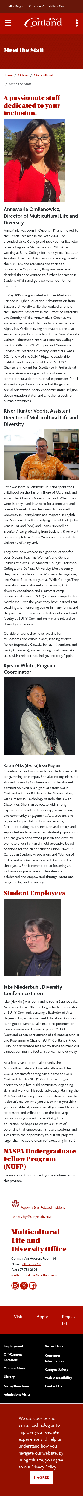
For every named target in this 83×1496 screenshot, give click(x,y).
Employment (13, 1346)
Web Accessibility (58, 1377)
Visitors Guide (58, 6)
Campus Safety (56, 1369)
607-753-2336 (31, 1264)
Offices (23, 75)
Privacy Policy (43, 1467)
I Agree (41, 1477)
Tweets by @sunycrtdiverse (31, 1216)
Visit (18, 1316)
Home (8, 75)
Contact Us (53, 1386)
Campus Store (14, 1368)
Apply (42, 1316)
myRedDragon (15, 6)
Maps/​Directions (16, 1386)
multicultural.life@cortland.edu (34, 1275)
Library (9, 1376)
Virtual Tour (54, 1346)
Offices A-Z (36, 6)
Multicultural (43, 75)
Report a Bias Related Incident (42, 1207)
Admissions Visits (17, 1394)
